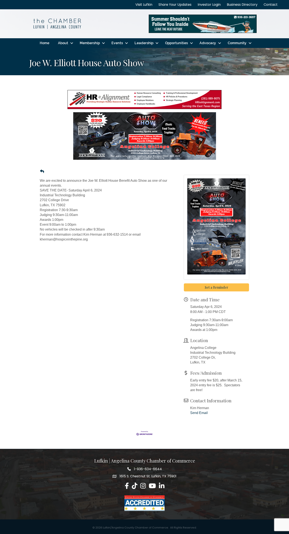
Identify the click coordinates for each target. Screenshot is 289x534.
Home (44, 43)
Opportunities (176, 43)
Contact (271, 4)
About (63, 43)
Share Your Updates (174, 4)
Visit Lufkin (143, 4)
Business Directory (242, 4)
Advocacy (208, 43)
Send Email (199, 413)
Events (117, 43)
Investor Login (209, 4)
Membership (90, 43)
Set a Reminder (216, 287)
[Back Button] (42, 172)
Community (237, 43)
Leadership (144, 43)
